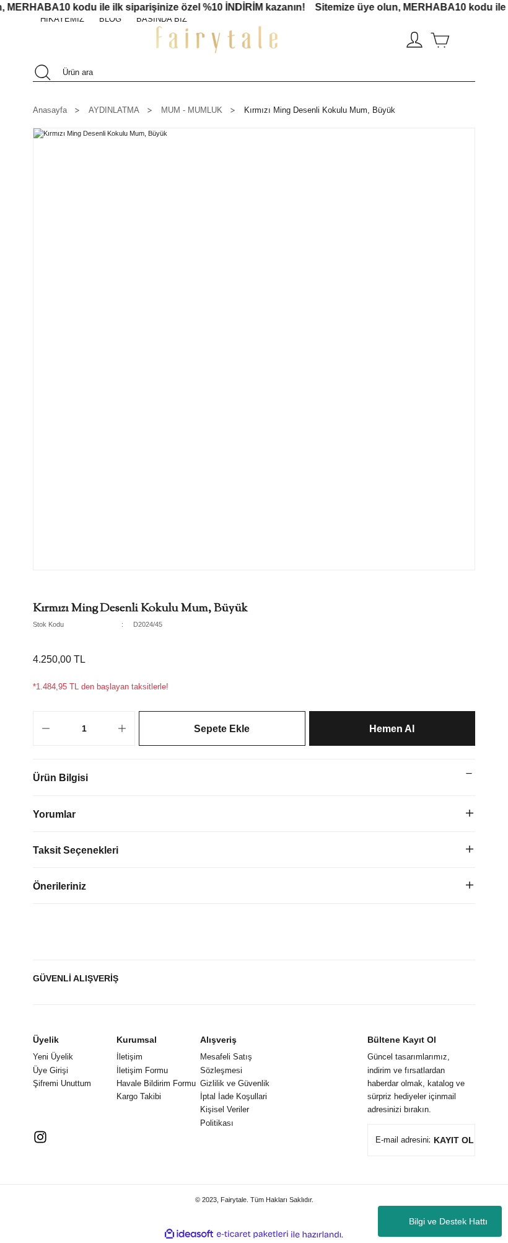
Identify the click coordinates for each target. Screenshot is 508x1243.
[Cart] (440, 40)
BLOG (110, 19)
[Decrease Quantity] (45, 728)
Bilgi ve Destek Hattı (448, 1221)
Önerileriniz (59, 885)
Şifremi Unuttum (62, 1083)
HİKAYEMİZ (62, 19)
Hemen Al (391, 728)
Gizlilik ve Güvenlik (234, 1083)
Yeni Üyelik (53, 1056)
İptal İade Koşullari (233, 1096)
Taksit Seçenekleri (75, 850)
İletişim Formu (142, 1070)
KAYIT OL (454, 1140)
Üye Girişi (50, 1070)
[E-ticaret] (252, 1234)
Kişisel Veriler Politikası (224, 1116)
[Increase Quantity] (122, 728)
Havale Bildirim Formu (156, 1083)
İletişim (129, 1056)
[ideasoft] (189, 1234)
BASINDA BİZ (161, 19)
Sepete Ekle (222, 728)
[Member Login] (414, 40)
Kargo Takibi (138, 1096)
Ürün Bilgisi (60, 777)
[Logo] (216, 39)
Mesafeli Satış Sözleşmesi (226, 1063)
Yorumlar (54, 814)
